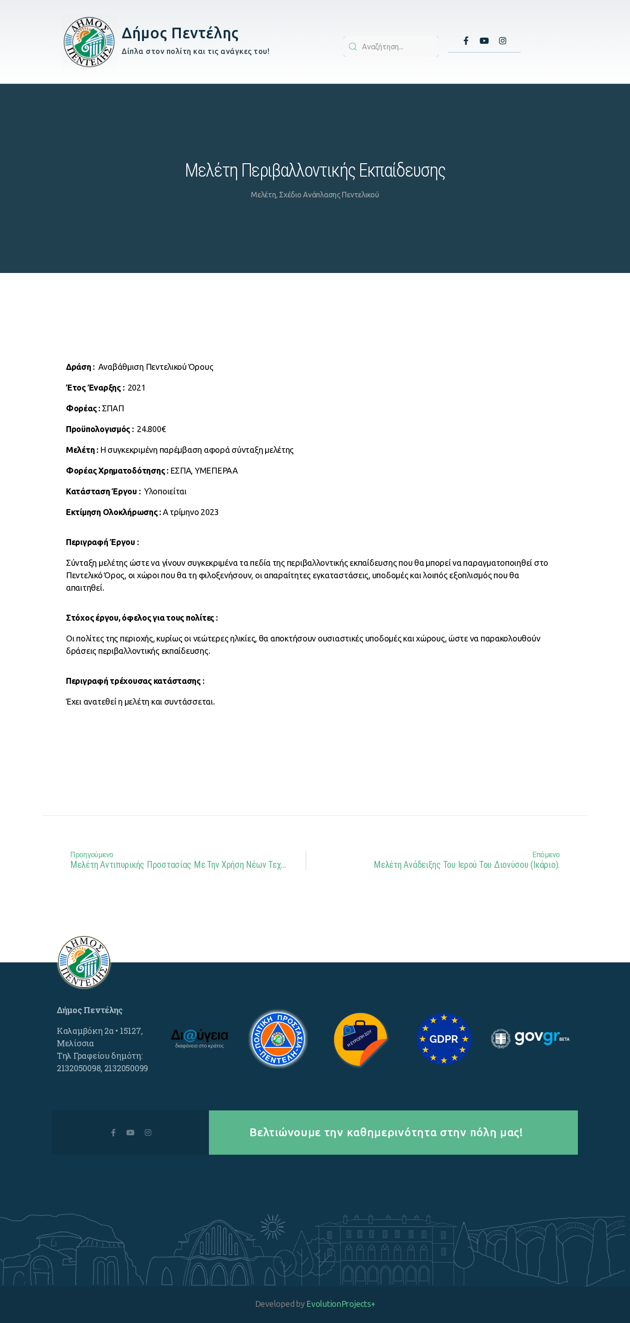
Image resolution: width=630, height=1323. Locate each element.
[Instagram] (503, 40)
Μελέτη (263, 194)
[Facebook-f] (466, 40)
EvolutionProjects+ (340, 1303)
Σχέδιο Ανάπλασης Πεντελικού (329, 194)
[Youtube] (484, 40)
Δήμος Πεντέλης (180, 32)
